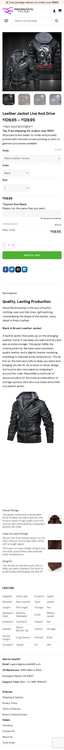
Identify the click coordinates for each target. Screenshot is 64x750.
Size (4, 180)
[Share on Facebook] (6, 269)
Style (5, 150)
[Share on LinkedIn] (24, 269)
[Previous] (8, 62)
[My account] (54, 10)
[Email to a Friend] (18, 269)
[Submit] (56, 20)
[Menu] (6, 20)
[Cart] (60, 10)
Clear (58, 149)
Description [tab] (9, 293)
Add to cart (32, 255)
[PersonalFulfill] (18, 11)
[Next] (56, 62)
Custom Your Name (14, 204)
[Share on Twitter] (12, 269)
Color (5, 165)
